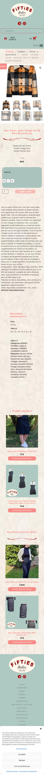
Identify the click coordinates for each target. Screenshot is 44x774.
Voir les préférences (22, 766)
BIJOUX (22, 691)
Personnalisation (22, 718)
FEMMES (22, 52)
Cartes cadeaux (22, 708)
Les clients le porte (22, 714)
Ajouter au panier (25, 191)
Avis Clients (22, 725)
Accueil (9, 52)
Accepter (22, 754)
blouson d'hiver (26, 354)
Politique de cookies (12, 771)
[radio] (4, 180)
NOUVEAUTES (22, 688)
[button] (41, 729)
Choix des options (21, 458)
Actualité (22, 721)
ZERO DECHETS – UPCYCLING (22, 704)
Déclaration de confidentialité (28, 771)
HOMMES (22, 698)
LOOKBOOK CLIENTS (19, 351)
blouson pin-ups (17, 359)
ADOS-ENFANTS (22, 701)
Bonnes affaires (22, 711)
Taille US (7, 172)
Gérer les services (21, 748)
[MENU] (41, 45)
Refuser (22, 760)
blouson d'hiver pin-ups (20, 356)
